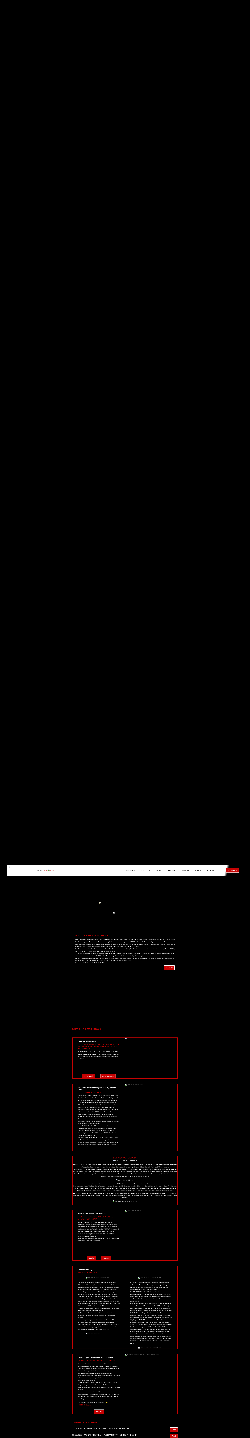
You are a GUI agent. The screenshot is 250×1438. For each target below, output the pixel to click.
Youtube (106, 1258)
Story (198, 871)
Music (159, 871)
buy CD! (99, 1412)
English (45, 870)
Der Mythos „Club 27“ (125, 1157)
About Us (145, 871)
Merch (171, 871)
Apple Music (88, 1076)
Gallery (185, 871)
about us (169, 968)
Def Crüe (130, 871)
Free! (174, 1430)
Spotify (91, 1258)
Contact (211, 871)
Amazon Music (108, 1076)
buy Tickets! (232, 870)
